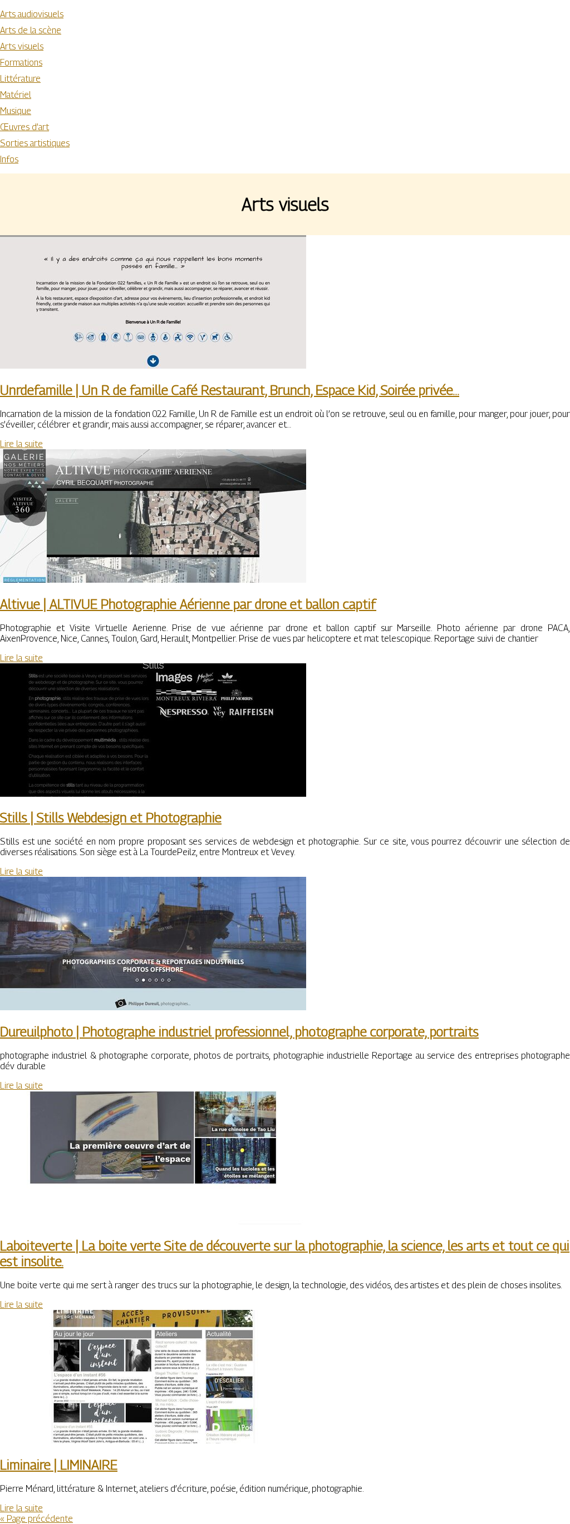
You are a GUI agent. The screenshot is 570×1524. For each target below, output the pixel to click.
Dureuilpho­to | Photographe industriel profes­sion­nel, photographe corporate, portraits (239, 1031)
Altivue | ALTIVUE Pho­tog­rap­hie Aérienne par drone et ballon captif (188, 604)
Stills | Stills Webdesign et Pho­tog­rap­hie (111, 817)
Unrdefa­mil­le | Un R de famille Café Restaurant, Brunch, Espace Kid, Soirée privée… (229, 390)
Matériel (15, 95)
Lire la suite (21, 444)
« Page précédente (36, 1518)
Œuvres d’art (24, 127)
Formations (21, 62)
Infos (9, 159)
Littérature (20, 78)
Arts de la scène (30, 30)
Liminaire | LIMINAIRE (58, 1464)
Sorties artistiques (35, 143)
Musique (15, 111)
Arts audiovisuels (31, 14)
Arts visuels (21, 46)
